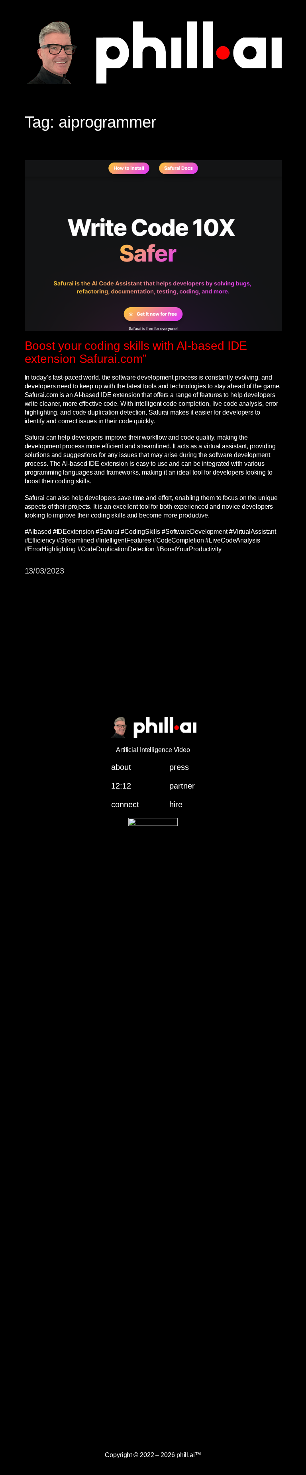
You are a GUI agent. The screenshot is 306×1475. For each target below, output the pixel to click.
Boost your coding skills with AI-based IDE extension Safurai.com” (136, 352)
